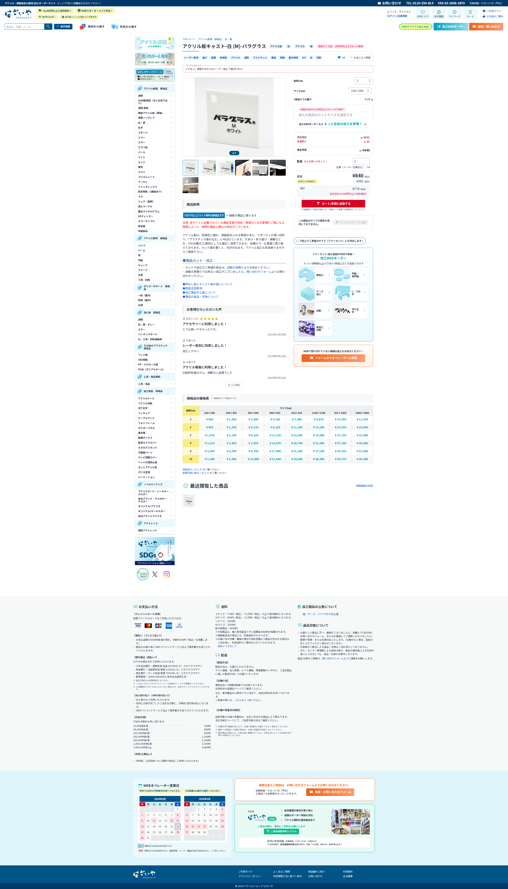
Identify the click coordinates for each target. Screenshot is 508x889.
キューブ (142, 265)
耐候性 (223, 57)
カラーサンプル (146, 221)
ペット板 (143, 354)
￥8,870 (318, 419)
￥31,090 (318, 443)
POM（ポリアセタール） (151, 369)
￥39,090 (296, 459)
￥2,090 (253, 419)
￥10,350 (340, 419)
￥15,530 (340, 427)
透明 (140, 95)
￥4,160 (275, 419)
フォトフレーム (146, 423)
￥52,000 (362, 451)
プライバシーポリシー (250, 876)
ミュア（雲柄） (146, 201)
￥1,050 (231, 419)
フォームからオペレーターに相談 (336, 358)
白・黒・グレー (146, 324)
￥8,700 (253, 451)
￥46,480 (318, 459)
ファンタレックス (147, 186)
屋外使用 (293, 57)
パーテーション (146, 477)
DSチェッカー (145, 216)
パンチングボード (147, 334)
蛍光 (140, 167)
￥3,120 (253, 427)
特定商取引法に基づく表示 (287, 876)
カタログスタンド (147, 447)
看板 (273, 57)
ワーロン (143, 181)
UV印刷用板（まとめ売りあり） (152, 102)
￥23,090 (318, 435)
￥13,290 (318, 427)
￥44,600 (362, 443)
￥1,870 (209, 435)
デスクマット (260, 57)
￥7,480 (297, 419)
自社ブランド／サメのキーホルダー (152, 500)
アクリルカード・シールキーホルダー (153, 492)
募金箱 (141, 432)
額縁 (282, 57)
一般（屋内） (145, 295)
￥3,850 (231, 443)
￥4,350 (231, 451)
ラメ (140, 196)
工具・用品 (144, 383)
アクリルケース (146, 398)
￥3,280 (209, 459)
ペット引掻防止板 (147, 462)
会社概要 (348, 876)
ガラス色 (143, 147)
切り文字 (143, 408)
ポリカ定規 (144, 472)
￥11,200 (296, 427)
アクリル (235, 57)
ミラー (141, 137)
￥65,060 (362, 459)
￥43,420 (340, 451)
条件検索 (65, 26)
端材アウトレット (147, 530)
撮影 (246, 57)
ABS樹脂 (143, 359)
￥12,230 (275, 435)
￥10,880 (253, 459)
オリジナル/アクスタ (149, 506)
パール (141, 152)
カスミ (141, 171)
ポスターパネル (146, 428)
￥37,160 (340, 443)
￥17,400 (275, 451)
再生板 (141, 226)
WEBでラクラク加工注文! (415, 26)
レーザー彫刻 (191, 57)
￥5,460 (231, 459)
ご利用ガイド (245, 871)
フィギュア (144, 413)
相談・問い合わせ (489, 26)
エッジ (141, 162)
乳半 (140, 127)
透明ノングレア (146, 117)
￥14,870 (275, 443)
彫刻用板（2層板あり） (150, 191)
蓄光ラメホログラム (149, 211)
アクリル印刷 (145, 403)
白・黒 (141, 122)
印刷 (318, 57)
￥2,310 (209, 443)
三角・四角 (144, 279)
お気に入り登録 (362, 57)
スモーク (143, 132)
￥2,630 (209, 451)
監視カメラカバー (147, 442)
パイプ (141, 245)
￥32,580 (362, 435)
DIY (304, 57)
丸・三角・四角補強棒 (150, 339)
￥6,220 (275, 427)
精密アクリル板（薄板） (151, 113)
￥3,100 (231, 435)
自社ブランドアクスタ (150, 516)
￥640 (209, 419)
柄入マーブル (145, 206)
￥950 (209, 427)
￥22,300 (296, 435)
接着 (213, 57)
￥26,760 (296, 443)
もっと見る (234, 384)
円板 (140, 260)
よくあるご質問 (281, 871)
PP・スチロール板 (148, 364)
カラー (141, 142)
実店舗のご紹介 (316, 871)
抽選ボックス (145, 437)
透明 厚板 (143, 108)
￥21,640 (275, 459)
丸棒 (140, 274)
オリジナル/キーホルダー (151, 511)
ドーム (141, 250)
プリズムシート (146, 176)
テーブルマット (146, 418)
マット (141, 157)
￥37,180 (318, 451)
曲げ (204, 57)
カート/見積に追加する (336, 203)
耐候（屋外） (145, 300)
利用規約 (348, 871)
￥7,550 (253, 443)
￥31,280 (296, 451)
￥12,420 (362, 419)
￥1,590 (231, 427)
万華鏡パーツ (145, 452)
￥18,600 (362, 427)
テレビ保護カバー (147, 457)
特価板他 (143, 231)
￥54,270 (340, 459)
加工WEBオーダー (453, 26)
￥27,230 (340, 435)
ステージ (143, 270)
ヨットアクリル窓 (147, 467)
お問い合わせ (391, 3)
